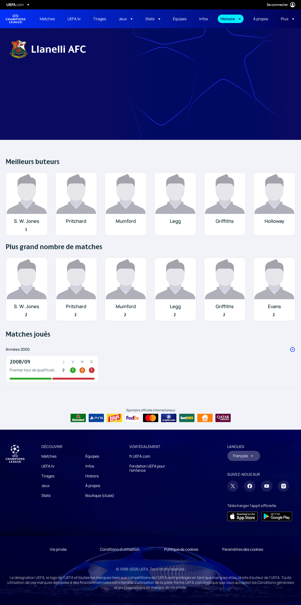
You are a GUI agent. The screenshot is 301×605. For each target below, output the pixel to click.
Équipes (92, 456)
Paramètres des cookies (242, 549)
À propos (92, 485)
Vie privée (58, 549)
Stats (46, 495)
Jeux (45, 485)
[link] (47, 18)
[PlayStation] (96, 418)
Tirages (47, 476)
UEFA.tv (48, 466)
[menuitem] (48, 18)
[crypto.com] (168, 418)
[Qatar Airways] (223, 418)
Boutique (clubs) (99, 495)
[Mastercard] (150, 418)
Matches (48, 456)
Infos (89, 466)
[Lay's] (114, 418)
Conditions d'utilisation (120, 549)
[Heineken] (78, 418)
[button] (126, 18)
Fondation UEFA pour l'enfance (147, 468)
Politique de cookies (181, 549)
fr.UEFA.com (139, 456)
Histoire (92, 476)
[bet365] (186, 418)
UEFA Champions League (15, 18)
